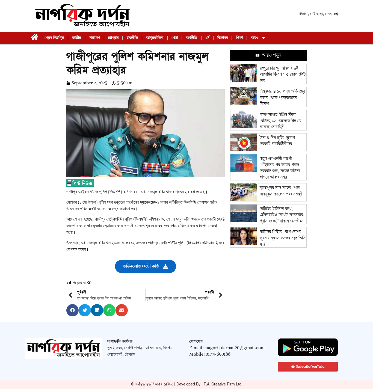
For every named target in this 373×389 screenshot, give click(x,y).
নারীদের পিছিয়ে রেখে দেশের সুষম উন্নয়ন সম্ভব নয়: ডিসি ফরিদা (282, 238)
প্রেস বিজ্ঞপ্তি (54, 38)
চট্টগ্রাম (113, 38)
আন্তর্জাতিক (154, 38)
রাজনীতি (132, 38)
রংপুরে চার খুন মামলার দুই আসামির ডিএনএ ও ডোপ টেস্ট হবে (283, 74)
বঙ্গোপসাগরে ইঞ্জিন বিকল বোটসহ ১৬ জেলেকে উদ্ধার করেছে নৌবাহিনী (280, 120)
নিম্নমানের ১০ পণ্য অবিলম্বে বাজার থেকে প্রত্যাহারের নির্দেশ (282, 97)
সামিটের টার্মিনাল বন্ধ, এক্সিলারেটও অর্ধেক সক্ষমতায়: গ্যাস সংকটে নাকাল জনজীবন (282, 215)
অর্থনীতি (191, 38)
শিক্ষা (239, 38)
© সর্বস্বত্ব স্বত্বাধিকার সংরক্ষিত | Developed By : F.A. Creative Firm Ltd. (186, 384)
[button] (72, 310)
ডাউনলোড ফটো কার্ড (141, 266)
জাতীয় (76, 38)
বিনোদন (222, 38)
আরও (255, 38)
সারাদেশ (94, 38)
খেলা (174, 38)
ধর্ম (207, 38)
